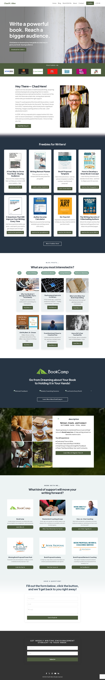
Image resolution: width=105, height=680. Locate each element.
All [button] (19, 273)
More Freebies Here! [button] (52, 243)
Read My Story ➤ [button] (23, 126)
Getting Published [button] (65, 273)
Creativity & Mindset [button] (48, 273)
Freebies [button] (90, 3)
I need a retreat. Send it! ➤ (40, 187)
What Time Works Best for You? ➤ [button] (52, 529)
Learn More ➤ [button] (20, 527)
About (75, 3)
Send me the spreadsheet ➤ (40, 232)
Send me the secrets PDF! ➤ (90, 232)
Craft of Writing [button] (31, 273)
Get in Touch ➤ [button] (52, 617)
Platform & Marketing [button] (81, 273)
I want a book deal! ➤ (65, 188)
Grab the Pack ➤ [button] (20, 567)
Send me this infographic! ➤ (90, 187)
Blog (59, 3)
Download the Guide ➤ (17, 49)
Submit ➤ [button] (52, 659)
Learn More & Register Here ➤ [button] (73, 453)
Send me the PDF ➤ (15, 187)
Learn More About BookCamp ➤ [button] (52, 399)
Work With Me (67, 3)
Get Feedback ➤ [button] (84, 567)
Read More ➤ (28, 307)
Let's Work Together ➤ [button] (84, 529)
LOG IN (97, 3)
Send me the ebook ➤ (65, 232)
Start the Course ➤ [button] (52, 567)
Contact (81, 3)
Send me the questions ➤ (15, 232)
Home (54, 3)
